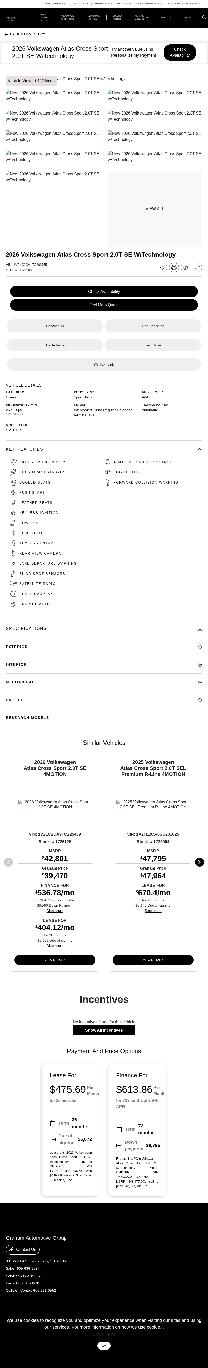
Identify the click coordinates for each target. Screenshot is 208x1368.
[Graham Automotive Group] (19, 17)
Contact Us (25, 1249)
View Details (55, 960)
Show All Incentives (104, 1030)
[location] (168, 4)
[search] (204, 18)
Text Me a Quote (104, 305)
